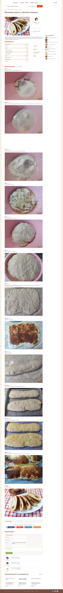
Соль (6, 55)
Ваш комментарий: (8, 548)
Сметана (6, 61)
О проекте (24, 591)
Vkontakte (28, 527)
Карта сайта (28, 591)
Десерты (16, 9)
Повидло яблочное (8, 57)
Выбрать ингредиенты (31, 6)
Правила (27, 2)
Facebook (11, 527)
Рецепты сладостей (11, 9)
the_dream (7, 570)
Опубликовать (9, 553)
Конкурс (22, 2)
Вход (56, 2)
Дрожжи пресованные (8, 51)
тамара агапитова (7, 565)
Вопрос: (7, 542)
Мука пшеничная (7, 44)
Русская (34, 49)
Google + (19, 527)
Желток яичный (7, 59)
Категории (15, 2)
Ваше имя (7, 537)
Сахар (6, 48)
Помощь (36, 591)
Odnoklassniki (37, 527)
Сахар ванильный (8, 53)
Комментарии (34, 28)
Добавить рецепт (34, 2)
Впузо (5, 9)
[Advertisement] (24, 140)
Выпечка (20, 9)
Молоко (6, 46)
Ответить (18, 558)
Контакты (33, 591)
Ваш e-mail (7, 539)
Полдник (34, 56)
